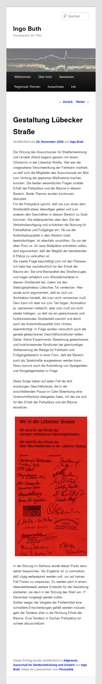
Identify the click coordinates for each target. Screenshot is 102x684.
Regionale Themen (27, 86)
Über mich (45, 76)
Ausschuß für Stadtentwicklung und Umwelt (44, 665)
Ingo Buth (27, 28)
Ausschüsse (56, 86)
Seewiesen (66, 76)
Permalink (66, 669)
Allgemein (70, 660)
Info (73, 86)
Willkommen (22, 76)
